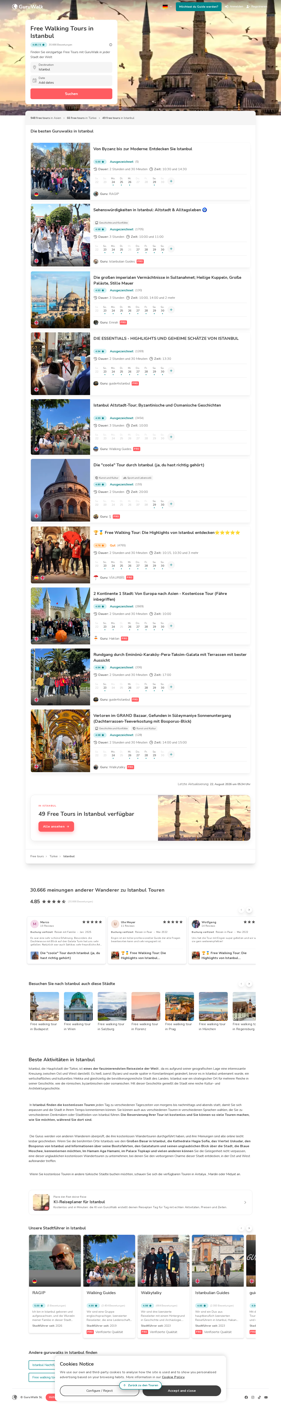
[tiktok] (259, 1397)
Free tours (37, 856)
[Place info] (110, 44)
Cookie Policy (173, 1377)
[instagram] (253, 1397)
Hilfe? (53, 1397)
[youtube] (266, 1397)
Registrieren (259, 6)
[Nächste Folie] (249, 909)
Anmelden (236, 6)
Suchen (71, 93)
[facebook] (246, 1397)
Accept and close (182, 1390)
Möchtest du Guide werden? (198, 7)
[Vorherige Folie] (241, 909)
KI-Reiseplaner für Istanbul (79, 1202)
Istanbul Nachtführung (47, 1365)
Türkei (54, 856)
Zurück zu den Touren (143, 1385)
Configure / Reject (99, 1390)
